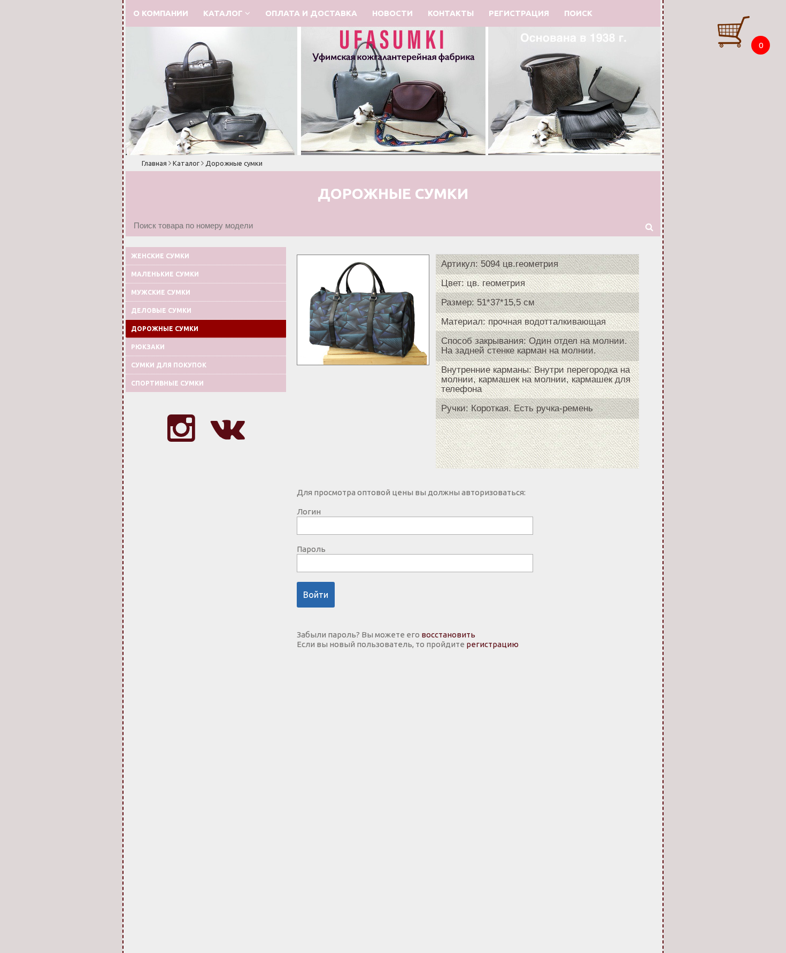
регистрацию (492, 644)
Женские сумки (160, 255)
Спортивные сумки (167, 383)
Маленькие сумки (165, 274)
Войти (315, 595)
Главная (154, 163)
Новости (392, 13)
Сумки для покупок (168, 365)
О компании (160, 13)
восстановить (448, 634)
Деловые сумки (161, 310)
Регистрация (519, 13)
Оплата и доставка (311, 13)
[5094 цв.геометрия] (363, 362)
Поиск (578, 13)
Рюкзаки (148, 346)
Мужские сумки (160, 292)
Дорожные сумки (234, 163)
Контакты (451, 13)
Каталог (224, 13)
